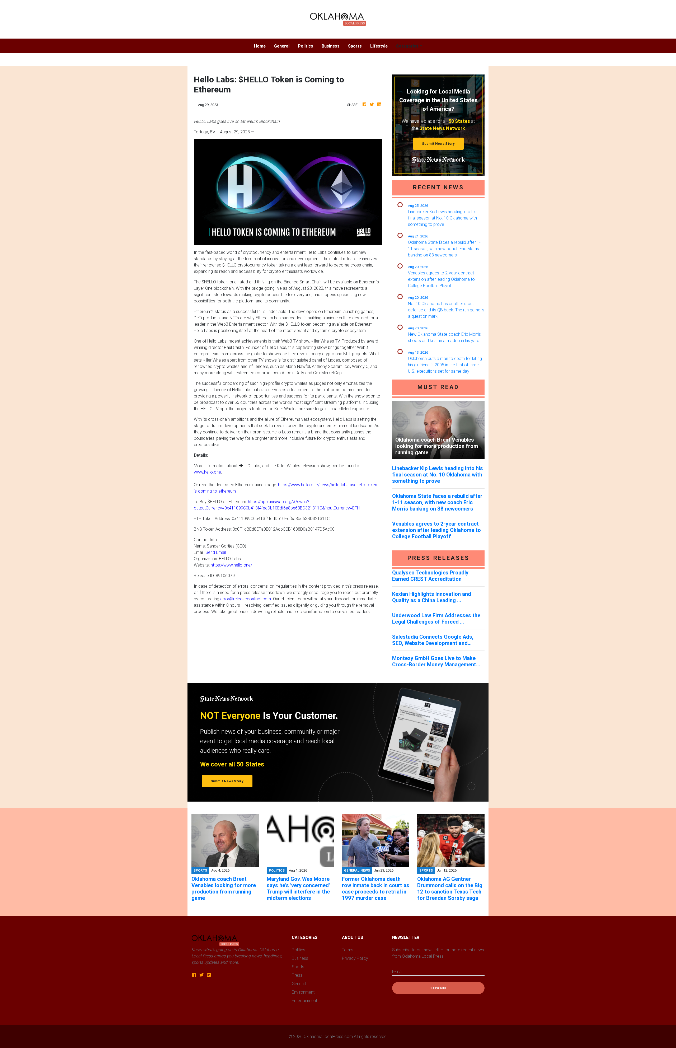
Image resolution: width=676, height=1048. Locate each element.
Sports (355, 46)
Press (297, 975)
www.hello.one (207, 472)
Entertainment (304, 1000)
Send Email (215, 552)
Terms (347, 949)
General (281, 46)
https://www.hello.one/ (231, 565)
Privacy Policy (355, 958)
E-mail (397, 971)
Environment (303, 992)
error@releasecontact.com (245, 598)
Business (331, 46)
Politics (305, 46)
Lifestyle (379, 46)
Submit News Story (438, 143)
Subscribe (438, 988)
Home (262, 46)
